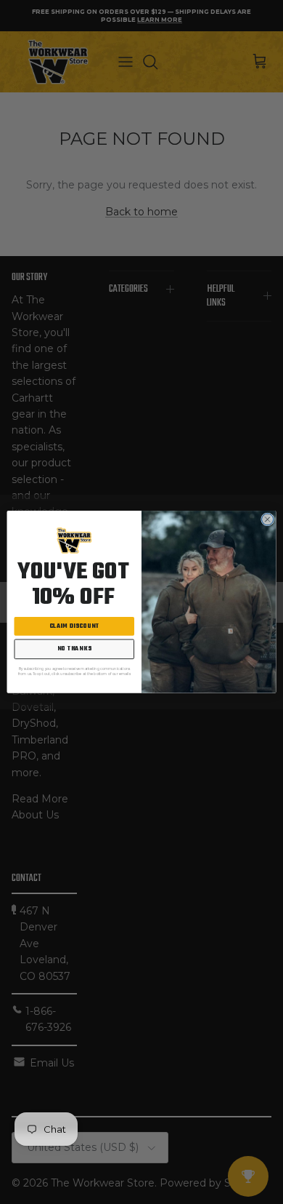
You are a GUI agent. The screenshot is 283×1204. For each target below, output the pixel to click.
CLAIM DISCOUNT (74, 626)
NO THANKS (74, 650)
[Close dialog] (268, 519)
